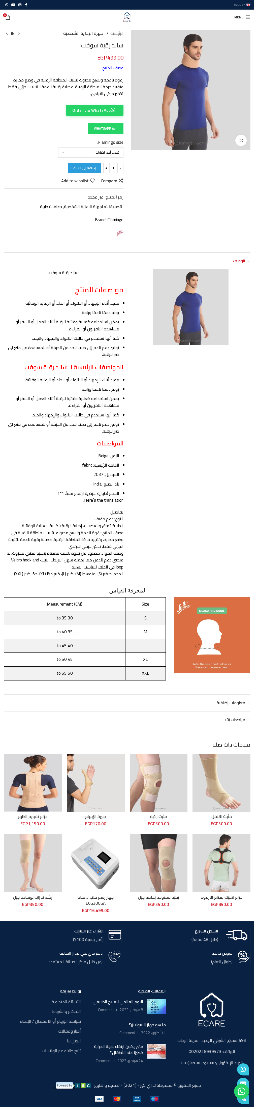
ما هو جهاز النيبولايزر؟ (147, 1025)
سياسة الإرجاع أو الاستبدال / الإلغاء (50, 1021)
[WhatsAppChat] (243, 1069)
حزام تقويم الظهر (32, 816)
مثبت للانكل (221, 816)
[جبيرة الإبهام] (96, 783)
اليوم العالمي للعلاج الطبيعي (118, 1002)
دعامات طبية (51, 207)
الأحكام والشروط (66, 1012)
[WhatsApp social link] (7, 5)
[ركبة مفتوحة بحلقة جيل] (159, 863)
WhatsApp (102, 128)
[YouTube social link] (13, 5)
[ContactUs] (243, 1084)
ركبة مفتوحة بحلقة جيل (158, 897)
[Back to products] (13, 34)
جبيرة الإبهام (95, 816)
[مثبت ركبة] (159, 783)
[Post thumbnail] (156, 1006)
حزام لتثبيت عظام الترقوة (221, 897)
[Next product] (7, 34)
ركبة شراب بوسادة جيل (32, 897)
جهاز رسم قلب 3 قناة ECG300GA (96, 900)
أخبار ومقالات (69, 1031)
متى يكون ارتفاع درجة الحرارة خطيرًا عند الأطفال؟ (118, 1049)
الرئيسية (116, 33)
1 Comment (107, 1009)
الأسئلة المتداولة (66, 1002)
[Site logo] (127, 17)
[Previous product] (19, 34)
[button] (105, 128)
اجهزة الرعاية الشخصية (84, 33)
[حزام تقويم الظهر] (33, 783)
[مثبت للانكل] (221, 783)
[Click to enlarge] (241, 140)
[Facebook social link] (26, 5)
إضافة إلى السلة (84, 168)
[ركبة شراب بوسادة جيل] (33, 863)
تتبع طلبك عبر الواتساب (61, 1051)
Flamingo (115, 220)
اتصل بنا (74, 1041)
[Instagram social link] (20, 5)
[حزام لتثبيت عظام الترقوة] (221, 863)
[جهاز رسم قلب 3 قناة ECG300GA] (96, 863)
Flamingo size (110, 142)
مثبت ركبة (158, 816)
